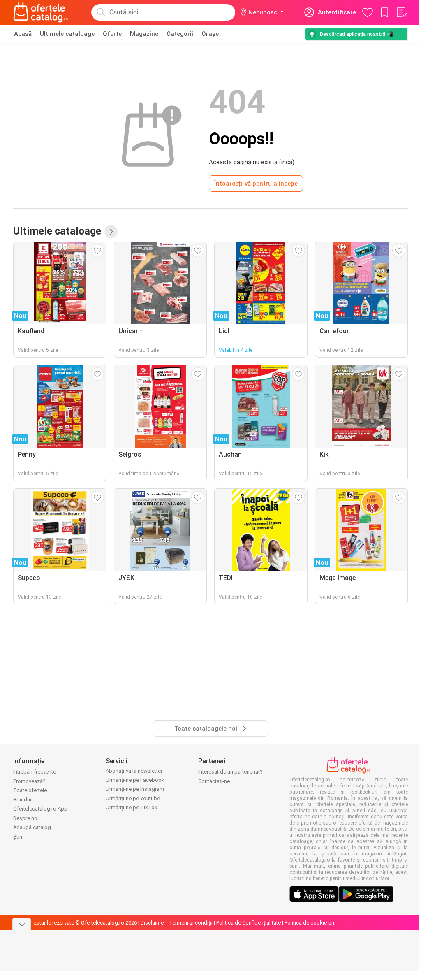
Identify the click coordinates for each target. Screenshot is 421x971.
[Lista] (401, 12)
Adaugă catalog (32, 827)
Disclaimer (153, 923)
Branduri (23, 800)
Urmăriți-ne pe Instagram (135, 789)
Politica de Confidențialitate (248, 923)
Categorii (180, 33)
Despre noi (26, 818)
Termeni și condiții (191, 923)
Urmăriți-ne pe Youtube (133, 798)
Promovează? (29, 781)
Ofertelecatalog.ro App (40, 809)
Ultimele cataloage (67, 33)
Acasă (23, 33)
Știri (17, 837)
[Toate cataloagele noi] (111, 231)
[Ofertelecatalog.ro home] (41, 12)
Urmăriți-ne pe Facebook (135, 780)
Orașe (210, 33)
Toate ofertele (30, 790)
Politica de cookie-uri (309, 923)
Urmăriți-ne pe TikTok (131, 807)
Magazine (144, 33)
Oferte (112, 33)
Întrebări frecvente (34, 772)
